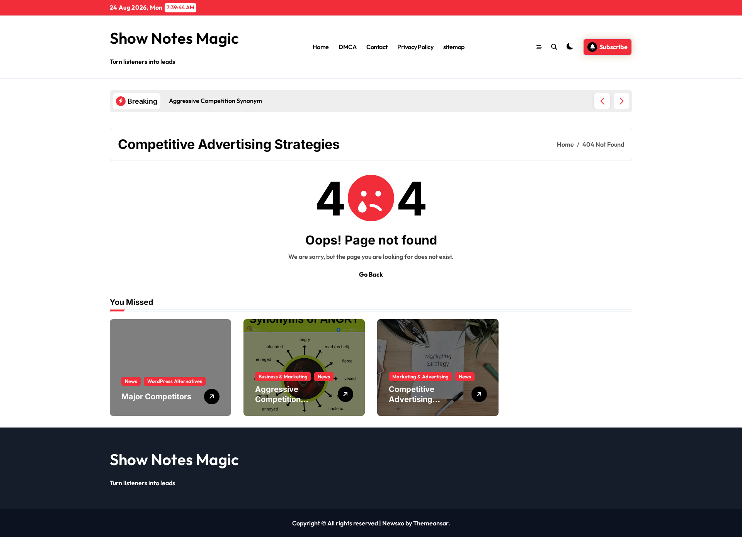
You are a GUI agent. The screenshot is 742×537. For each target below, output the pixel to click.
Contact (377, 47)
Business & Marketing (283, 376)
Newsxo (393, 523)
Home (321, 47)
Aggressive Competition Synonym (278, 399)
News (131, 381)
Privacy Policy (415, 47)
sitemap (454, 47)
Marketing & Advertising (420, 376)
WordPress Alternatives (174, 381)
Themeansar (430, 523)
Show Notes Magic (174, 38)
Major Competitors (156, 396)
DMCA (347, 47)
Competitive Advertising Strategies (411, 399)
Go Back (371, 274)
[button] (621, 101)
